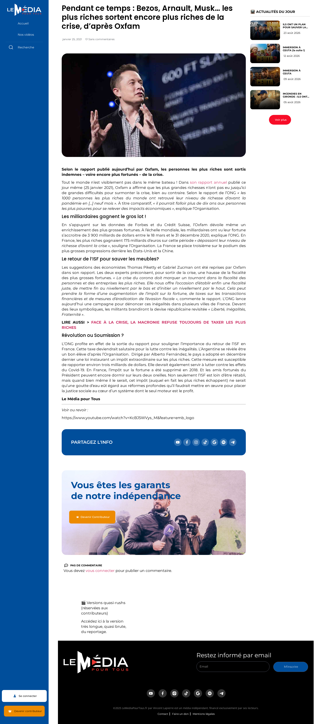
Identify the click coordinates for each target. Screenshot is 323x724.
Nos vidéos (26, 34)
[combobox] (24, 47)
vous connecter (100, 570)
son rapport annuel (208, 182)
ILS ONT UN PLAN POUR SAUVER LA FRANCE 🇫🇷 (294, 26)
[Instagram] (196, 442)
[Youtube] (178, 442)
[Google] (214, 442)
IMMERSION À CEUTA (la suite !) (294, 49)
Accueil (23, 23)
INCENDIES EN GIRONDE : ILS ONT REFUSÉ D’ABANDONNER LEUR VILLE (295, 95)
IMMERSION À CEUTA (292, 72)
